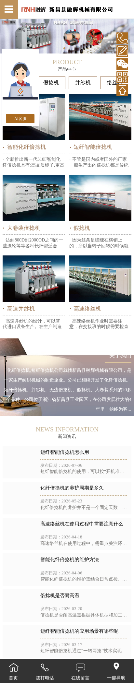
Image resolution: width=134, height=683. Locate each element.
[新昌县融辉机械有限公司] (67, 9)
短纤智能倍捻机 (93, 147)
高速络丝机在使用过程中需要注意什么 (81, 523)
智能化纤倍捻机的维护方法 (69, 559)
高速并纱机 (20, 309)
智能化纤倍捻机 (26, 147)
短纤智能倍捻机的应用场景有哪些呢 (79, 631)
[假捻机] (100, 198)
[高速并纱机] (34, 278)
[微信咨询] (122, 64)
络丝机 (115, 82)
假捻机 (51, 82)
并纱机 (83, 82)
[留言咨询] (122, 51)
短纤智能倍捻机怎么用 (64, 452)
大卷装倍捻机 (23, 228)
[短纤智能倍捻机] (100, 117)
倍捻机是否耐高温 (59, 595)
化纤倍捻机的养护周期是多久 (72, 487)
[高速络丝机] (100, 278)
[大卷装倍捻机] (34, 198)
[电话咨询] (122, 38)
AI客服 (20, 118)
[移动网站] (122, 77)
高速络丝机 (87, 309)
